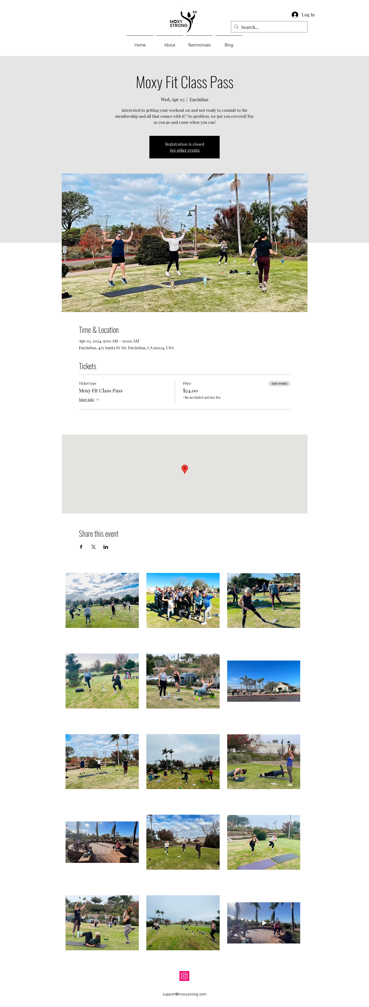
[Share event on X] (93, 547)
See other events (185, 150)
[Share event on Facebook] (81, 547)
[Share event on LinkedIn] (105, 547)
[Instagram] (184, 976)
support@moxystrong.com (185, 994)
